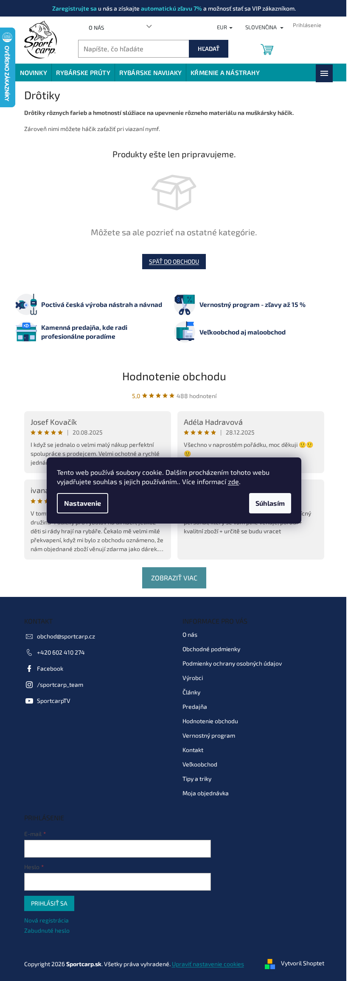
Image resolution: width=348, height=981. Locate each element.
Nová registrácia (46, 920)
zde (233, 481)
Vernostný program (208, 735)
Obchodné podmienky (211, 648)
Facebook (50, 668)
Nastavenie (82, 503)
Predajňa (194, 706)
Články (191, 692)
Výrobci (192, 677)
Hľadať (208, 48)
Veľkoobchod (199, 764)
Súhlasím (270, 503)
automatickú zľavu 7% (171, 8)
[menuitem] (33, 72)
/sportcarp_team (60, 684)
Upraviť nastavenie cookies (208, 963)
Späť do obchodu (174, 261)
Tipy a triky (196, 778)
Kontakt (192, 749)
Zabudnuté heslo (47, 930)
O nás (96, 27)
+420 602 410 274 (61, 652)
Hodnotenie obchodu (174, 375)
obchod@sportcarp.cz (66, 636)
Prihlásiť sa (49, 903)
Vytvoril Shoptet (302, 963)
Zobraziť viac (174, 578)
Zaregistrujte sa (74, 8)
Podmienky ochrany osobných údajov (232, 663)
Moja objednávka (205, 793)
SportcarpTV (53, 700)
